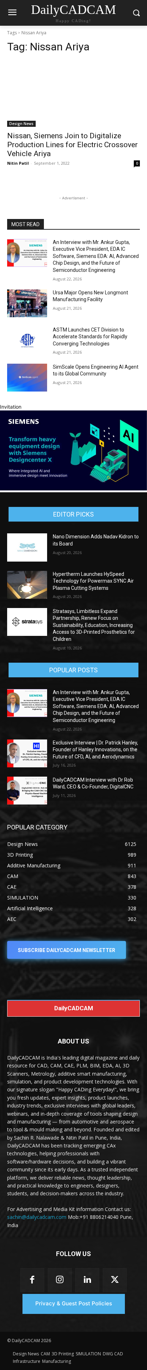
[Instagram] (60, 1280)
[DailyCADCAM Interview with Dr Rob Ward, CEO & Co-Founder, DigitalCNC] (27, 790)
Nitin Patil (18, 163)
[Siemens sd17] (73, 488)
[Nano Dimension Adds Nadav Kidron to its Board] (27, 547)
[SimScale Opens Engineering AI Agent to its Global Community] (27, 378)
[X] (115, 1280)
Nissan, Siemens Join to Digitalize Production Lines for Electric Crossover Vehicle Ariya (72, 144)
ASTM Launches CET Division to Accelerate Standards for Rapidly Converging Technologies (90, 337)
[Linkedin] (87, 1280)
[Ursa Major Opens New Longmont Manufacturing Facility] (27, 303)
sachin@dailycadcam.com (36, 1217)
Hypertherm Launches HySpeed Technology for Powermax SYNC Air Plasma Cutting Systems (93, 581)
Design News (21, 123)
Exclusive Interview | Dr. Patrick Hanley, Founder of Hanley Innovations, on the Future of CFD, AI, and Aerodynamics (95, 749)
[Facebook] (32, 1280)
